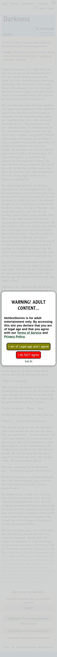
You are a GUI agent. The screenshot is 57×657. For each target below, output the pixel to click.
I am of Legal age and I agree (29, 346)
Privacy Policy (14, 336)
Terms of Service (29, 332)
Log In (28, 360)
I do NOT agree (28, 355)
